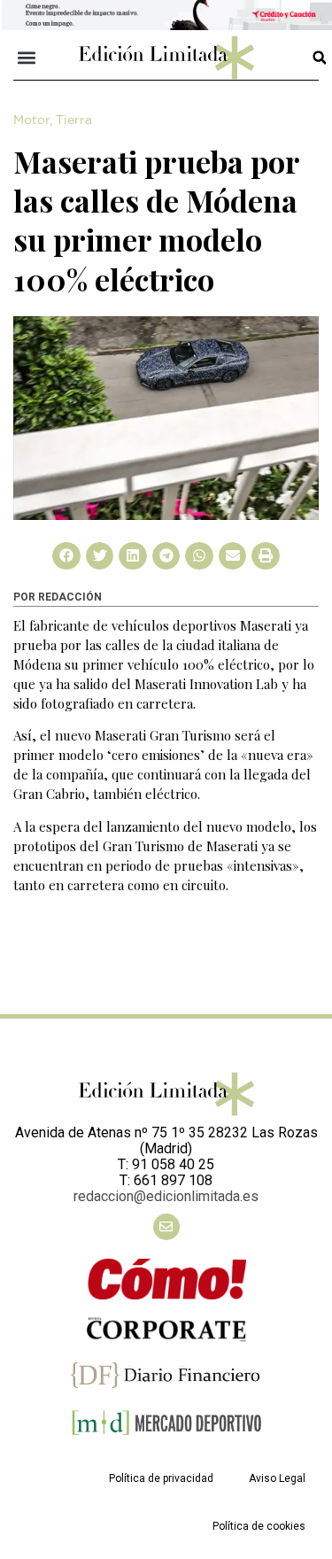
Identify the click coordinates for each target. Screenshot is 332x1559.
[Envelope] (166, 1227)
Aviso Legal (277, 1478)
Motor (31, 120)
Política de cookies (258, 1526)
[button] (27, 58)
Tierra (74, 120)
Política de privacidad (161, 1478)
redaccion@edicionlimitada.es (166, 1196)
